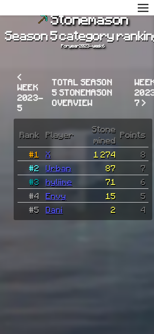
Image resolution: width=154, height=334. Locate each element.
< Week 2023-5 (31, 92)
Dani (54, 209)
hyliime (59, 181)
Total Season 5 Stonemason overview (82, 92)
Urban (58, 168)
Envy (56, 195)
